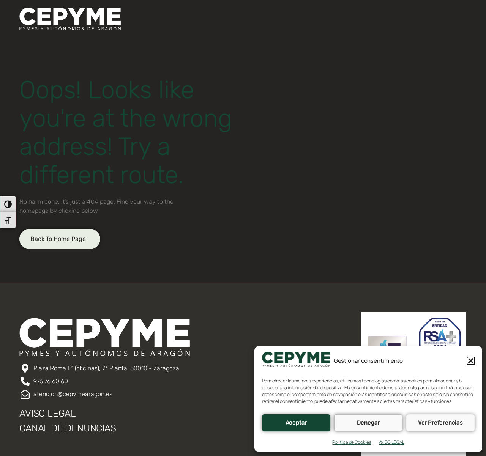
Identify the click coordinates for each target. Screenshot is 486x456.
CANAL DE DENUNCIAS (67, 428)
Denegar (368, 422)
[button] (471, 361)
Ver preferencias (440, 422)
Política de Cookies (351, 442)
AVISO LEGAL (391, 442)
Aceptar (296, 422)
